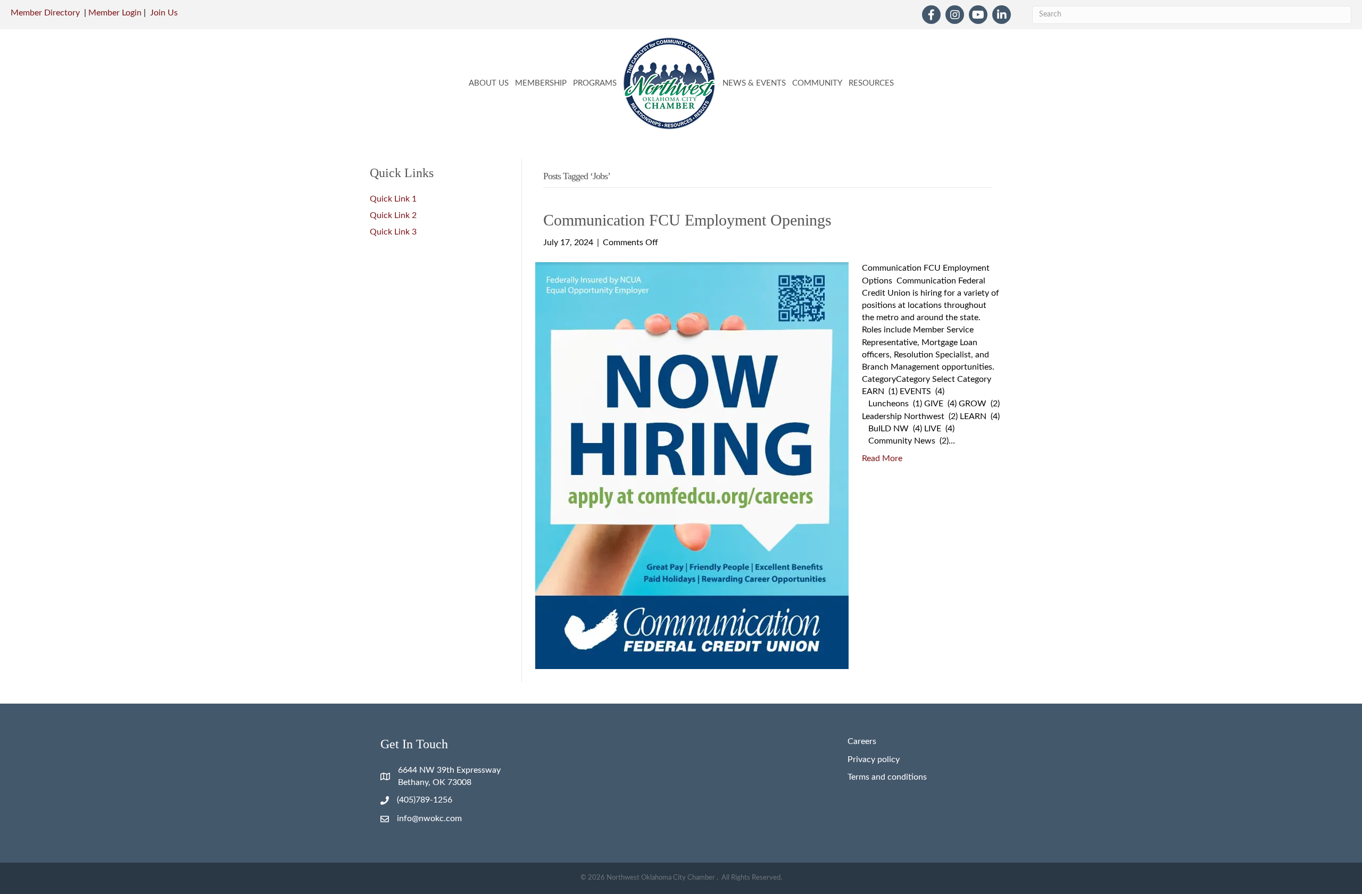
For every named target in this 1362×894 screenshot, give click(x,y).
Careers (862, 741)
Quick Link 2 (393, 215)
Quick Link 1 (393, 199)
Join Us (164, 13)
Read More (882, 458)
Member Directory (45, 13)
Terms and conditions (887, 777)
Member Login (115, 13)
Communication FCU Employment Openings (687, 220)
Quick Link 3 (393, 232)
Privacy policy (874, 759)
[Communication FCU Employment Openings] (692, 465)
